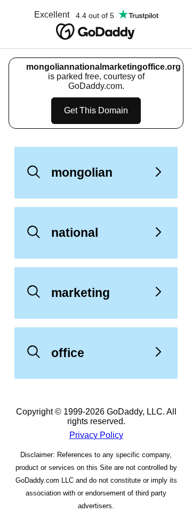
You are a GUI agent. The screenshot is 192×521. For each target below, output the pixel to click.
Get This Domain (96, 110)
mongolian (82, 172)
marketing (80, 293)
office (67, 353)
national (74, 232)
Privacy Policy (96, 435)
